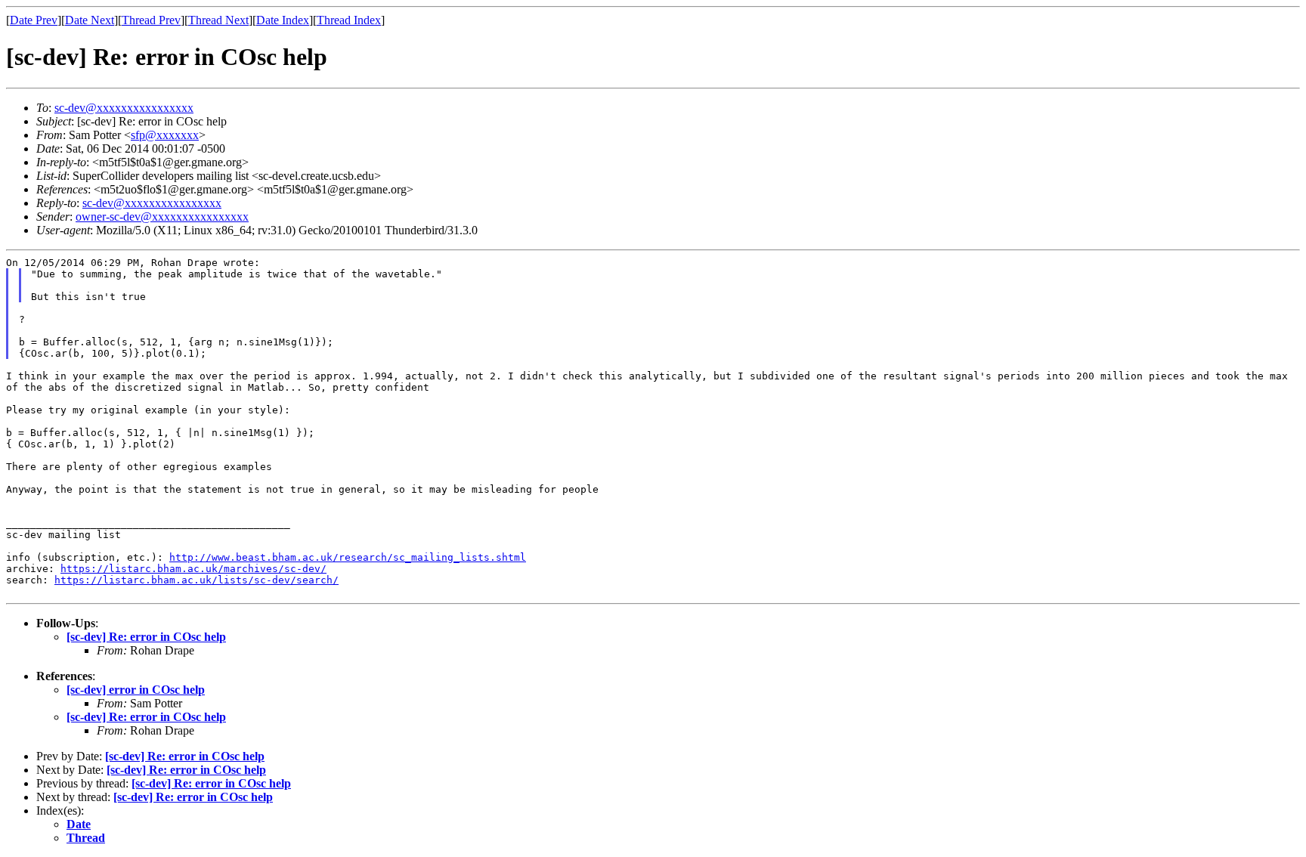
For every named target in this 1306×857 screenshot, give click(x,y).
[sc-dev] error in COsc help (136, 689)
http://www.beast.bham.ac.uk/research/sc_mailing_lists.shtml (347, 557)
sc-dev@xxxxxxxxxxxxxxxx (123, 107)
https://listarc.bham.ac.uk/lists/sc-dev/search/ (196, 580)
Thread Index (349, 20)
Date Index (282, 20)
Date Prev (33, 20)
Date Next (89, 20)
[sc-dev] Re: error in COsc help (146, 636)
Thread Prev (151, 20)
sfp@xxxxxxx (165, 134)
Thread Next (218, 20)
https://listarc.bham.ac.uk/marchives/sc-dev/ (193, 568)
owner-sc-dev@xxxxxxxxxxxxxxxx (162, 216)
